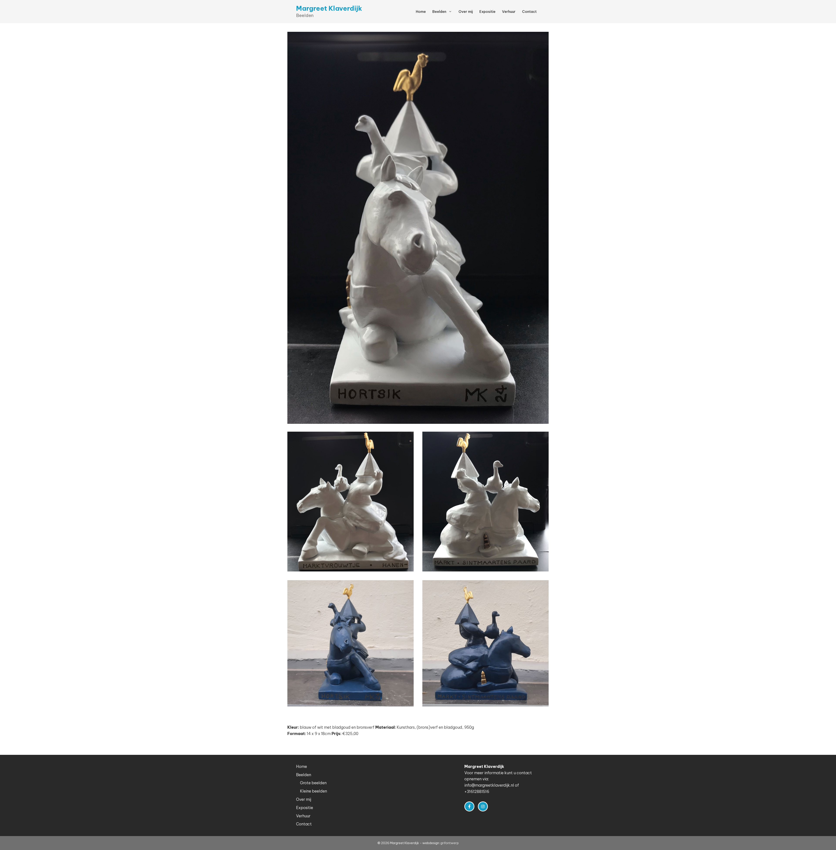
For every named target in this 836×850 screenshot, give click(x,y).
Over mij (465, 11)
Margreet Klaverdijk (329, 8)
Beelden (439, 11)
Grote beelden (313, 782)
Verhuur (509, 11)
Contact (529, 11)
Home (421, 11)
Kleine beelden (313, 791)
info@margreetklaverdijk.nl (489, 785)
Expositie (487, 11)
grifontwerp (449, 843)
